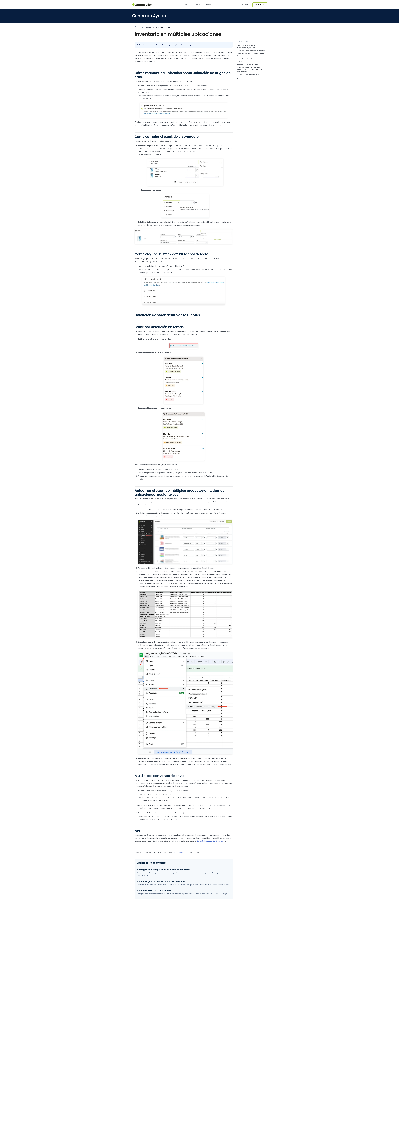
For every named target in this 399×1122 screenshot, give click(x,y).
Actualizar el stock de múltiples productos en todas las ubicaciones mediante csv (250, 69)
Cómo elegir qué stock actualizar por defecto (250, 55)
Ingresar (245, 5)
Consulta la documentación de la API (211, 841)
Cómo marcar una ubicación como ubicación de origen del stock (249, 46)
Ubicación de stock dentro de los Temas (248, 60)
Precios (208, 5)
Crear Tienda (259, 5)
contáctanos (178, 852)
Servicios (185, 5)
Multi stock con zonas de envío (248, 75)
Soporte (140, 27)
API (238, 78)
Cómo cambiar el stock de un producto (251, 51)
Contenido (196, 5)
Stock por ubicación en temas (247, 64)
